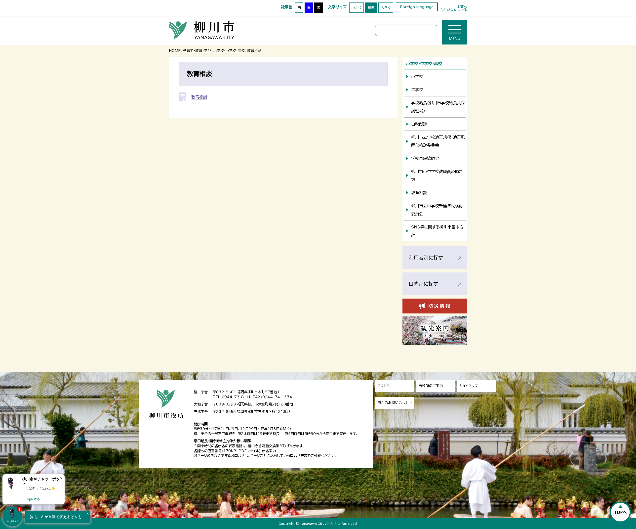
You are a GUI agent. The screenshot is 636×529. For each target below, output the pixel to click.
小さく (356, 7)
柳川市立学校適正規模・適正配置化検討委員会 (438, 141)
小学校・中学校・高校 (229, 50)
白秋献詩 (419, 124)
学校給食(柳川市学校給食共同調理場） (438, 107)
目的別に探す (423, 283)
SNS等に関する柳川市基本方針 (437, 231)
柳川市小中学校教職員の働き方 (437, 175)
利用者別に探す (426, 257)
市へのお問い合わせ (393, 402)
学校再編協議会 (425, 158)
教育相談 (199, 97)
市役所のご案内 (431, 386)
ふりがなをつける (453, 10)
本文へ (462, 6)
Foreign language (417, 7)
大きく (386, 7)
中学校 (417, 90)
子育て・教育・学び (197, 50)
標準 (371, 7)
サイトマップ (469, 386)
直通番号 (215, 451)
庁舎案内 (269, 451)
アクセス (384, 386)
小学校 (417, 77)
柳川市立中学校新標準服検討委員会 (437, 210)
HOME (175, 50)
